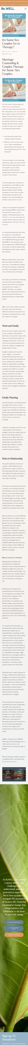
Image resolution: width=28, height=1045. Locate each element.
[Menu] (25, 9)
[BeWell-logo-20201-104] (8, 8)
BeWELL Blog (8, 54)
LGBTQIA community (8, 217)
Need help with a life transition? (20, 1)
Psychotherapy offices (9, 761)
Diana (16, 51)
